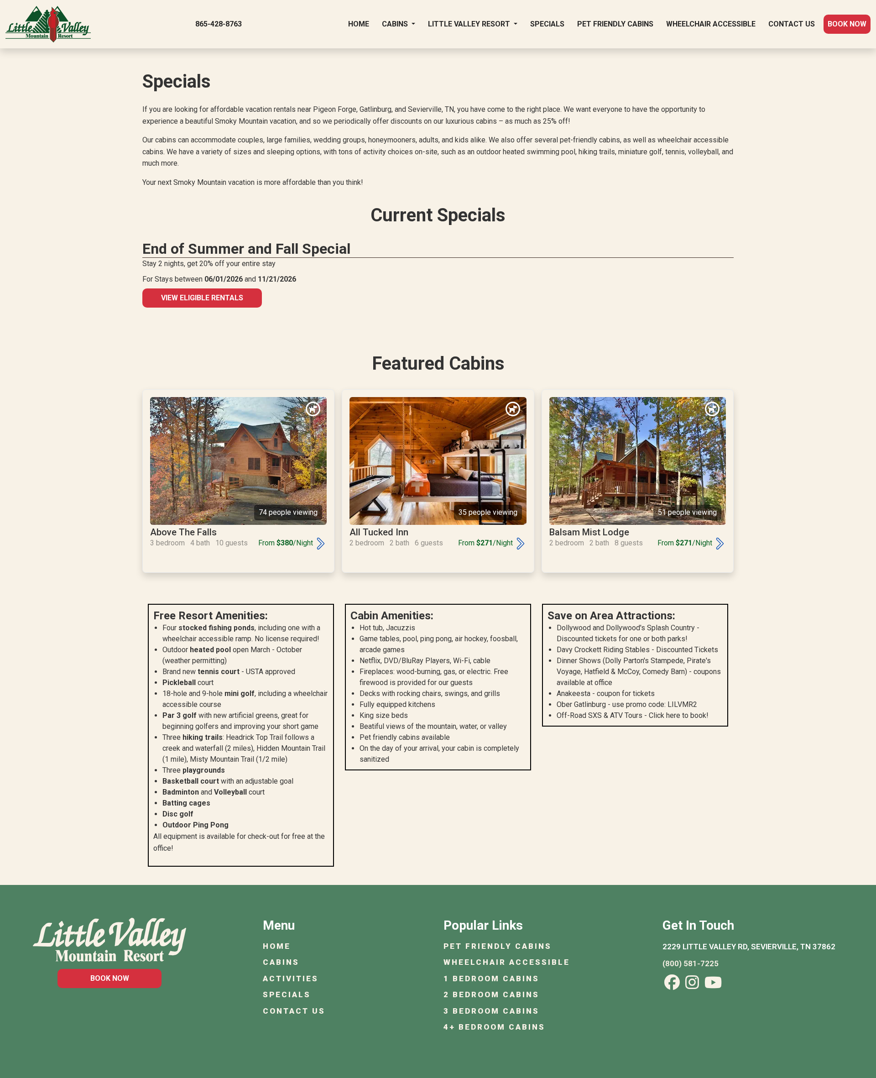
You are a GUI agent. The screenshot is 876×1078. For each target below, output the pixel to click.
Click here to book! (679, 715)
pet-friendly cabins (590, 140)
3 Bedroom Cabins (491, 1010)
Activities (290, 978)
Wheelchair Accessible (711, 24)
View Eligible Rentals (202, 297)
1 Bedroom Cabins (491, 978)
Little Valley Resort (470, 24)
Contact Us (791, 24)
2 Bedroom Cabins (491, 994)
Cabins (396, 24)
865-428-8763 (218, 24)
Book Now (847, 24)
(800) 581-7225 (690, 963)
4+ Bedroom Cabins (494, 1026)
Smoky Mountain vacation (255, 121)
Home (358, 24)
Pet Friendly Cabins (615, 24)
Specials (547, 24)
